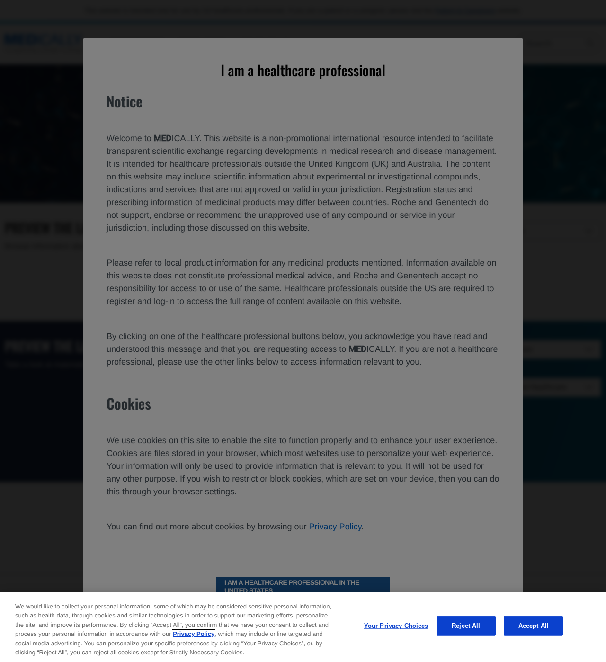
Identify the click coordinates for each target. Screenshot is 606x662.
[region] (303, 627)
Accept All (533, 625)
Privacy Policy (193, 633)
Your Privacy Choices (396, 625)
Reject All (466, 625)
